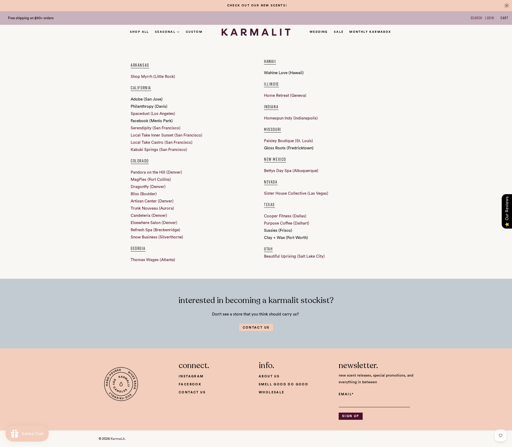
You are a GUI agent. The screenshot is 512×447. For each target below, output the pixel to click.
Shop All (139, 31)
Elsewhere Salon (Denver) (154, 223)
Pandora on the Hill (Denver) (156, 172)
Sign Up (350, 416)
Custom (194, 31)
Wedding (319, 31)
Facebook (190, 384)
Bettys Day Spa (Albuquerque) (291, 171)
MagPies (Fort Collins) (151, 180)
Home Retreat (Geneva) (285, 96)
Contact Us (192, 392)
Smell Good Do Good (283, 384)
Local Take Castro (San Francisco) (162, 143)
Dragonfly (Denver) (148, 187)
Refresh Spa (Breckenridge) (155, 230)
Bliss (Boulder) (144, 194)
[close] (506, 5)
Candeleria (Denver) (149, 216)
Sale (338, 31)
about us (269, 376)
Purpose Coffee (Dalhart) (286, 223)
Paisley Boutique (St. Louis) (288, 141)
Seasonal (165, 31)
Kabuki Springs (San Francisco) (159, 150)
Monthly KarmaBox (370, 31)
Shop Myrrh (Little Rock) (153, 77)
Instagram (191, 376)
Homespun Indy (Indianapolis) (291, 118)
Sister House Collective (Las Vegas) (296, 193)
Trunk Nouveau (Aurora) (152, 208)
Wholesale (272, 392)
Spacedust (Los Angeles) (153, 114)
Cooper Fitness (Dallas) (285, 216)
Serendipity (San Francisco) (156, 128)
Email (346, 394)
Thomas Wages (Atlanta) (153, 260)
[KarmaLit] (256, 32)
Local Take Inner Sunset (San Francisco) (166, 135)
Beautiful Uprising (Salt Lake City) (294, 256)
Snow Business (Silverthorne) (157, 237)
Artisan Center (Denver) (152, 201)
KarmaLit (118, 438)
